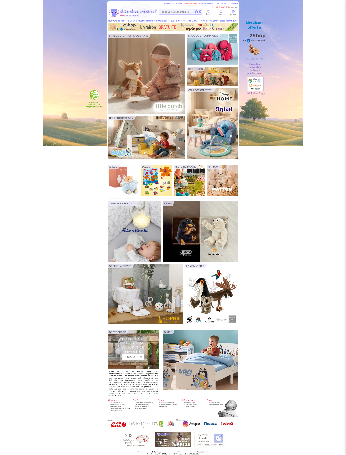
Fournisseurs (163, 406)
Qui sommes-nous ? (116, 402)
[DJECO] (156, 195)
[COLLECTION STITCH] (212, 158)
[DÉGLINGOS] (212, 85)
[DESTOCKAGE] (133, 368)
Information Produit (190, 402)
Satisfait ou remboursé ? (143, 404)
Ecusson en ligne (214, 402)
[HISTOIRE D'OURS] (189, 195)
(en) (120, 410)
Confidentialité (114, 410)
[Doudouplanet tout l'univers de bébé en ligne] (138, 17)
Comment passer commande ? (144, 402)
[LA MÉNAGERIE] (211, 324)
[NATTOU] (222, 195)
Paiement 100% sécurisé (117, 404)
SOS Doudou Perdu (190, 404)
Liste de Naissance (190, 406)
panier (233, 14)
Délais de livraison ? (141, 408)
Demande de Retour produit (168, 404)
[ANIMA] (200, 261)
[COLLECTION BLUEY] (146, 158)
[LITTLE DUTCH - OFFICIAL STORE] (146, 113)
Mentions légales (115, 406)
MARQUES (233, 21)
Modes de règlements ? (142, 406)
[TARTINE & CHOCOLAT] (134, 261)
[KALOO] (123, 195)
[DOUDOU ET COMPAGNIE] (212, 64)
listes (209, 14)
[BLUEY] (200, 390)
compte (220, 14)
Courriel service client (166, 402)
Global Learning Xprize (216, 404)
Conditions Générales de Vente (120, 408)
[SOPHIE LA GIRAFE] (145, 324)
